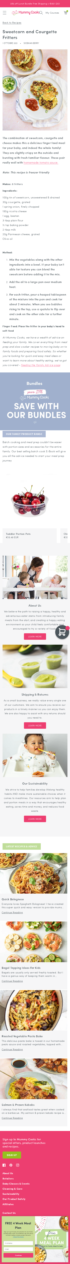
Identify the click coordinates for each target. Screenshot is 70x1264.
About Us (8, 1173)
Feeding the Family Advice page (40, 365)
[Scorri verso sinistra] (59, 472)
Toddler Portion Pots (18, 533)
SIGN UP (12, 1155)
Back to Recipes (12, 22)
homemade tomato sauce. (41, 162)
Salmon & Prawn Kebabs (18, 1105)
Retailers (8, 1178)
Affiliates (8, 1204)
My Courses (52, 12)
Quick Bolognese (13, 899)
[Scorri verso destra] (63, 472)
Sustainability (11, 1194)
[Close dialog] (66, 1218)
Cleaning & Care (13, 1188)
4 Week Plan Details (18, 1237)
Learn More (35, 636)
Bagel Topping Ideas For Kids (21, 968)
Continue (18, 1255)
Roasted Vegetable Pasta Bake (22, 1036)
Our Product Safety (14, 1199)
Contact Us (9, 1213)
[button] (5, 13)
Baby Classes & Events (16, 1183)
